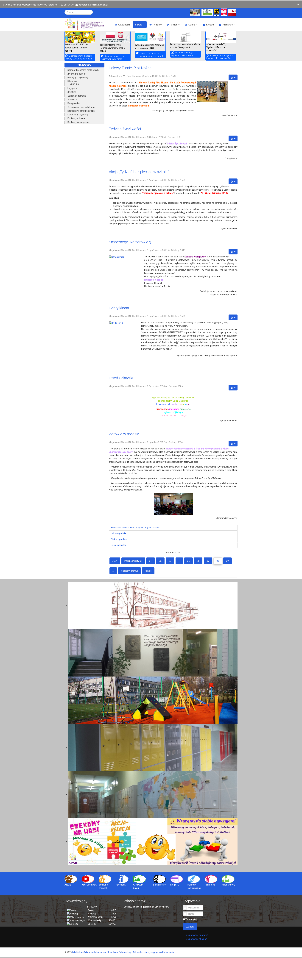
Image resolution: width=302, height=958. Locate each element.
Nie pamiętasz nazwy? (196, 935)
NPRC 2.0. (74, 84)
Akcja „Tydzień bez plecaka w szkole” (139, 172)
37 (208, 561)
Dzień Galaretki (121, 378)
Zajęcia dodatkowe (76, 96)
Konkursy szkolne (76, 118)
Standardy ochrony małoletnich (83, 70)
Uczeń (174, 24)
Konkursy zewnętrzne (78, 122)
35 (188, 561)
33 (170, 561)
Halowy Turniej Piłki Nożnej (130, 68)
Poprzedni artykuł (133, 561)
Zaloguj (190, 926)
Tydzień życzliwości (125, 129)
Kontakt (210, 24)
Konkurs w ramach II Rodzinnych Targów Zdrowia (135, 527)
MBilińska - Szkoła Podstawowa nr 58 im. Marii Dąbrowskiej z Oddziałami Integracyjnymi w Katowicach (123, 952)
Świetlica (71, 92)
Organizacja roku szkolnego (81, 107)
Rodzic (156, 24)
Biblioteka (72, 81)
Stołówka (72, 99)
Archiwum (228, 24)
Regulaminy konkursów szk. (81, 111)
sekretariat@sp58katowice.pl (93, 4)
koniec (148, 571)
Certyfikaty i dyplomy (77, 114)
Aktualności (124, 24)
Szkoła (138, 24)
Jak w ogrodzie (118, 533)
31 (150, 561)
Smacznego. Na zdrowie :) (130, 242)
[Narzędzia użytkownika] (233, 77)
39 (227, 561)
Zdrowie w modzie (124, 434)
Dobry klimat (119, 308)
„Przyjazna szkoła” (76, 73)
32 (160, 561)
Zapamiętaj (191, 919)
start (114, 561)
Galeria (191, 24)
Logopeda (72, 88)
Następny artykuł (129, 571)
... (179, 561)
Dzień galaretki (118, 545)
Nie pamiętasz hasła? (196, 939)
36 (198, 561)
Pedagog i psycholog (77, 77)
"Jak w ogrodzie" (119, 539)
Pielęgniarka (73, 103)
